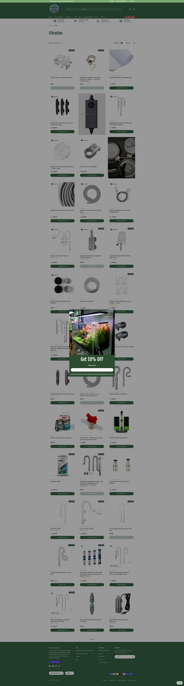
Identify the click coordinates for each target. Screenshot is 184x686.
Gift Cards (111, 1)
